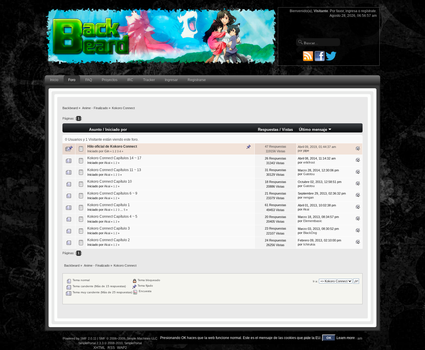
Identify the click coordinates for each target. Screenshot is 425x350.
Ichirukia (309, 244)
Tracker (149, 80)
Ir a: (315, 281)
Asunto (95, 129)
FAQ (88, 80)
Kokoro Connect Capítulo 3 (108, 228)
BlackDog (310, 232)
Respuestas (268, 129)
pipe (306, 150)
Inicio (54, 80)
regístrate (368, 11)
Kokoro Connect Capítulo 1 (108, 205)
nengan (308, 197)
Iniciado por (116, 129)
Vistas (287, 129)
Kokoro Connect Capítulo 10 (109, 181)
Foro (71, 80)
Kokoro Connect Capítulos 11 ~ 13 (114, 170)
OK (328, 338)
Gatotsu (309, 174)
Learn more (346, 338)
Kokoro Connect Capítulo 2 (108, 240)
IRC (130, 80)
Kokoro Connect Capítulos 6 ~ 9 (112, 193)
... (122, 209)
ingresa (351, 11)
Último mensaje (313, 129)
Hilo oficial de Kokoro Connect (112, 146)
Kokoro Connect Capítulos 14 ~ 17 (114, 158)
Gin (106, 151)
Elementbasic (312, 221)
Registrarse (197, 80)
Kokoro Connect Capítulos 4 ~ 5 (112, 217)
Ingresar (171, 80)
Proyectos (109, 80)
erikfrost (309, 162)
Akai (107, 162)
